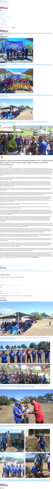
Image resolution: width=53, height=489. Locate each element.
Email (1, 291)
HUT (7, 265)
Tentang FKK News (4, 3)
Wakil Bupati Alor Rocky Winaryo (18, 265)
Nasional (3, 23)
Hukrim (2, 15)
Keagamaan (4, 22)
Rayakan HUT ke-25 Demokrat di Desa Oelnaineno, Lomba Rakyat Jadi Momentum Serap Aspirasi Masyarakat (25, 65)
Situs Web (1, 293)
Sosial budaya (4, 20)
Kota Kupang (3, 12)
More (2, 18)
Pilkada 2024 (3, 14)
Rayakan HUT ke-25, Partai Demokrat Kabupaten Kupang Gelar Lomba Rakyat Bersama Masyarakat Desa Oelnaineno (26, 95)
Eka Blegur (2, 167)
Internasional (4, 24)
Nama (1, 287)
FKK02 (1, 67)
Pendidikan (4, 19)
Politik (2, 13)
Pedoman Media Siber (5, 4)
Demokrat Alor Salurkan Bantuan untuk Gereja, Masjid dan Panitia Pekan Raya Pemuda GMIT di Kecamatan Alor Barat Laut (25, 426)
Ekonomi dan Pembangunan (6, 17)
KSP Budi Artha (10, 265)
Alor (1, 156)
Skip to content (2, 0)
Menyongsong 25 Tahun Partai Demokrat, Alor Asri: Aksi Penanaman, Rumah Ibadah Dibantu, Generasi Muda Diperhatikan (24, 122)
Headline (4, 265)
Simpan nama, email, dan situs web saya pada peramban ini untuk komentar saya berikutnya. (17, 295)
